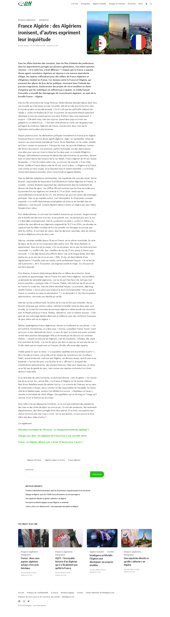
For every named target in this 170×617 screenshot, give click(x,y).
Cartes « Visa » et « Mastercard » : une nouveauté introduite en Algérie (52, 506)
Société (110, 551)
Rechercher (30, 469)
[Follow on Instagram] (24, 601)
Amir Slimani (24, 46)
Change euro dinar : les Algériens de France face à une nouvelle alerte (52, 435)
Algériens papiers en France (55, 460)
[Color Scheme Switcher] (146, 3)
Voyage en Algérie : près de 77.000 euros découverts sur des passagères (53, 494)
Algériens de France (34, 460)
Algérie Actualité (97, 551)
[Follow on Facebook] (19, 601)
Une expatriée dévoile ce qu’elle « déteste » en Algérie (46, 498)
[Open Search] (150, 3)
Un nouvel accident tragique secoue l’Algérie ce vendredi (47, 502)
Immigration (44, 20)
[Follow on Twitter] (28, 601)
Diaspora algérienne (26, 20)
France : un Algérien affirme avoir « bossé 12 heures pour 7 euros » (50, 442)
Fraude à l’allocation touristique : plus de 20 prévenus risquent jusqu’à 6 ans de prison (58, 491)
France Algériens (74, 460)
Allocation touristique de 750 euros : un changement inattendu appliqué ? (53, 429)
